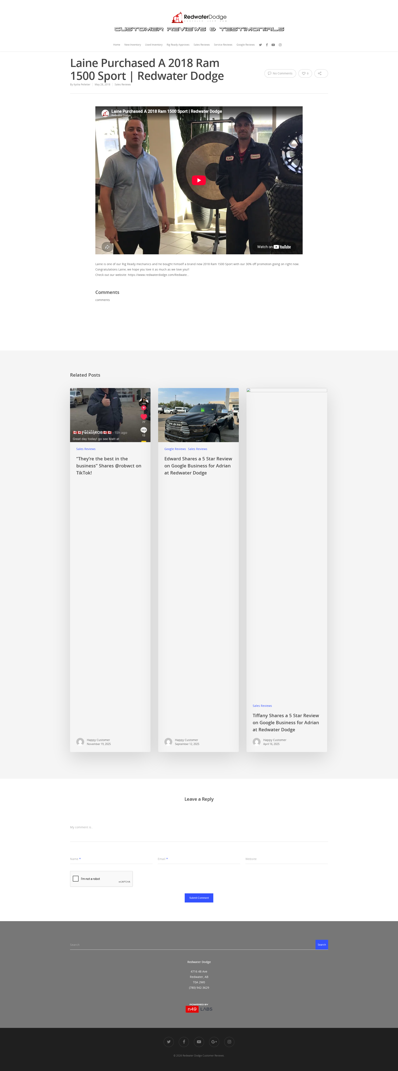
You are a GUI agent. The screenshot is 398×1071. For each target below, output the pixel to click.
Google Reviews (246, 44)
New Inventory (132, 44)
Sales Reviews (202, 44)
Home (116, 44)
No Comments (282, 73)
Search (322, 944)
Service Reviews (223, 44)
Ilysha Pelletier (82, 84)
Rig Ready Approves (178, 44)
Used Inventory (154, 44)
